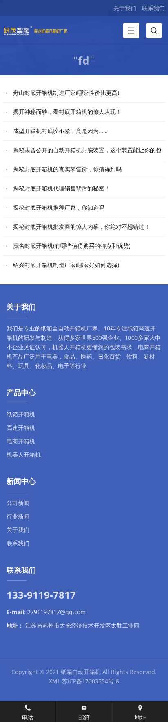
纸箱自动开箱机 (81, 672)
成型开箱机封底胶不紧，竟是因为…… (60, 131)
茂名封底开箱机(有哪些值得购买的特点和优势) (71, 245)
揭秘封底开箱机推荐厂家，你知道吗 (58, 207)
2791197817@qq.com (56, 612)
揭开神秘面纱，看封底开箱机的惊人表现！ (67, 112)
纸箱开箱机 (21, 414)
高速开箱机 (21, 427)
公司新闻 (18, 503)
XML (54, 681)
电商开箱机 (21, 441)
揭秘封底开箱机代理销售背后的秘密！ (61, 188)
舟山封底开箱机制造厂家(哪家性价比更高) (66, 92)
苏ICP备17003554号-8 (90, 681)
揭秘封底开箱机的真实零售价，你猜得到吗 (67, 169)
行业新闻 (18, 516)
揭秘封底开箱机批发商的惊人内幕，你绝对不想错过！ (81, 226)
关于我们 (124, 8)
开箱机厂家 (83, 328)
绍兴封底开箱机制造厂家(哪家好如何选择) (66, 265)
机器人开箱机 (69, 347)
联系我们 (153, 8)
